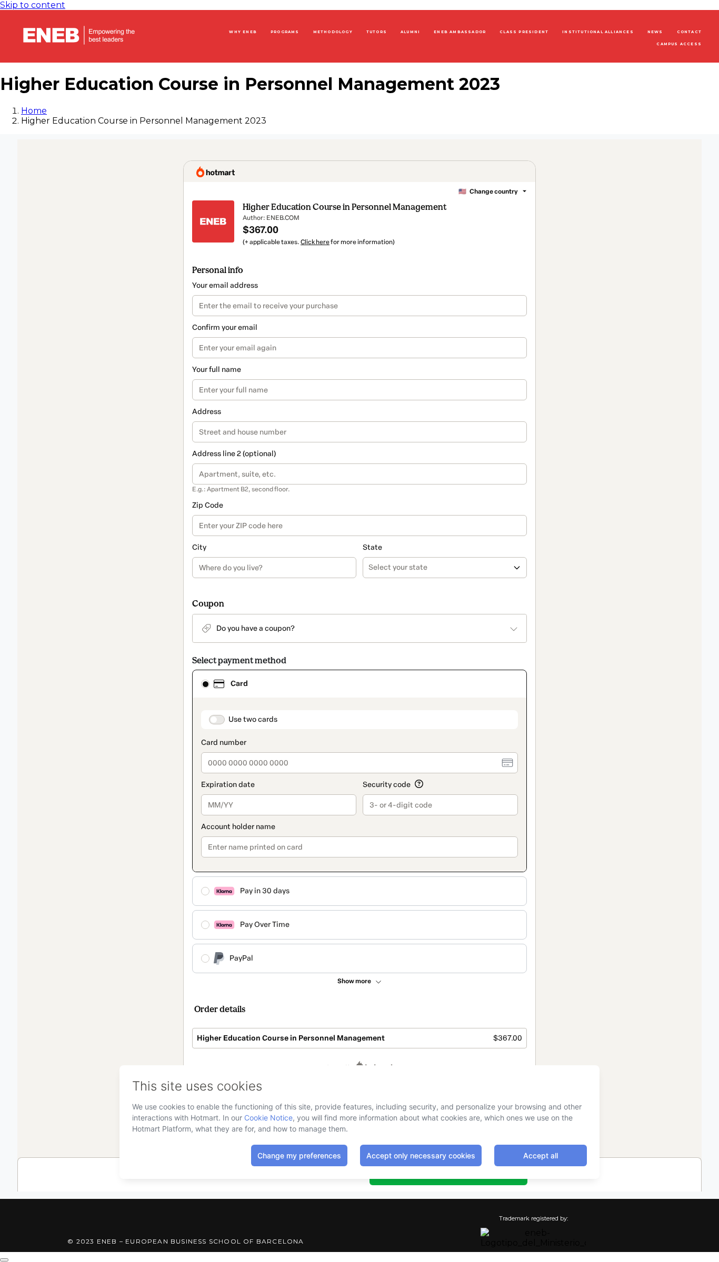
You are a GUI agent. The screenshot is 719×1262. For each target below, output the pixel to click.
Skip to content (32, 5)
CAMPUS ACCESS (679, 44)
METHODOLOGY (333, 31)
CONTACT (689, 31)
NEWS (655, 31)
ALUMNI (410, 31)
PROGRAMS (285, 31)
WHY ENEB (243, 31)
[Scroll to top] (4, 1259)
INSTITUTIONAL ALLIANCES (598, 31)
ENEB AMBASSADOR (460, 31)
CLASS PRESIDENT (524, 31)
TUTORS (376, 31)
